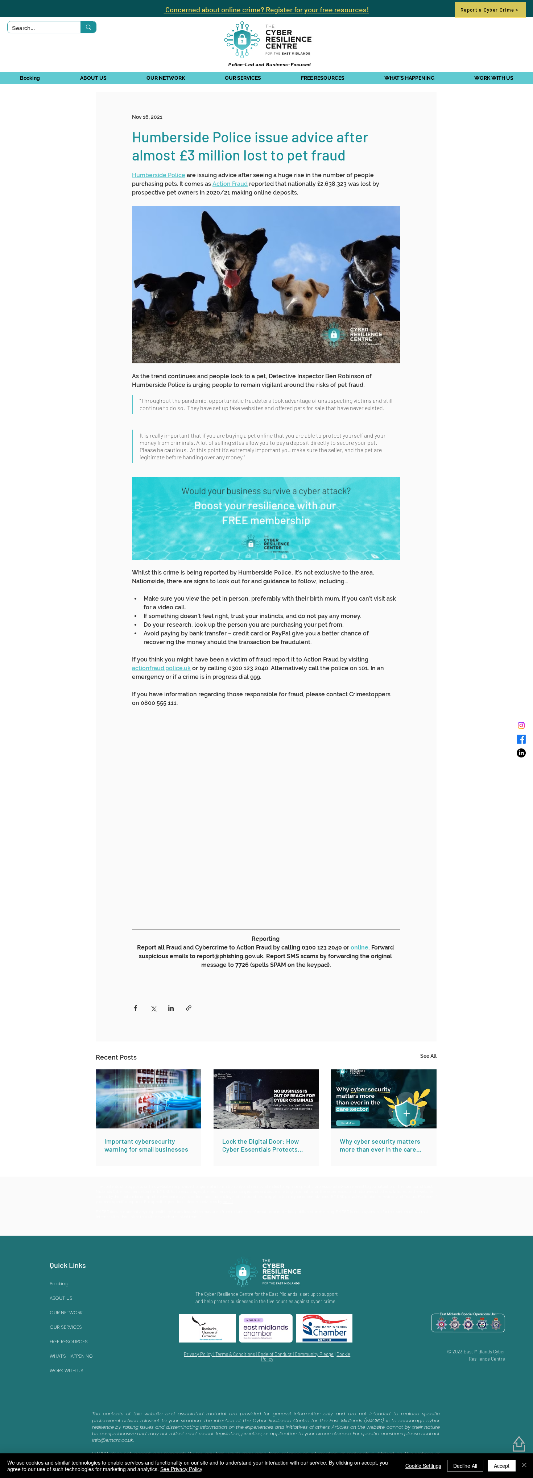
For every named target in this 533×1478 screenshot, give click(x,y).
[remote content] (266, 815)
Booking (59, 1283)
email (228, 1201)
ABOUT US (61, 1298)
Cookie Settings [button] (423, 1465)
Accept (501, 1465)
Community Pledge (314, 1354)
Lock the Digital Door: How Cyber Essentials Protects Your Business (260, 1145)
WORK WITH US (66, 1370)
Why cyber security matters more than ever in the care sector (380, 1145)
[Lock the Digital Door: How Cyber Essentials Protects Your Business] (266, 1099)
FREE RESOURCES (69, 1341)
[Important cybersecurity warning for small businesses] (148, 1098)
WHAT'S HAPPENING (71, 1356)
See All (428, 1056)
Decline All (465, 1465)
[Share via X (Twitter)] (153, 1008)
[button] (93, 78)
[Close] (524, 1465)
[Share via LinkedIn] (171, 1008)
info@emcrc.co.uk (112, 1440)
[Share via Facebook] (135, 1008)
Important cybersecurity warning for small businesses (146, 1145)
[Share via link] (188, 1008)
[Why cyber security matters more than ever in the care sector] (384, 1098)
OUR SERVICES (66, 1327)
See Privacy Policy (181, 1469)
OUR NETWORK (66, 1312)
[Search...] (88, 27)
